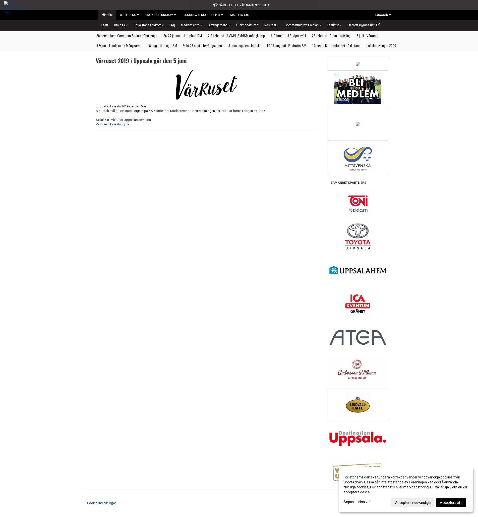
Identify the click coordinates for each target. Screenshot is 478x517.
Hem (109, 15)
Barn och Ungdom (159, 15)
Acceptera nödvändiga (413, 503)
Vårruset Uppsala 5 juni (112, 124)
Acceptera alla (451, 503)
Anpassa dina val (357, 502)
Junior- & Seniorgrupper (201, 15)
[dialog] (406, 489)
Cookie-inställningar (101, 503)
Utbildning (128, 15)
